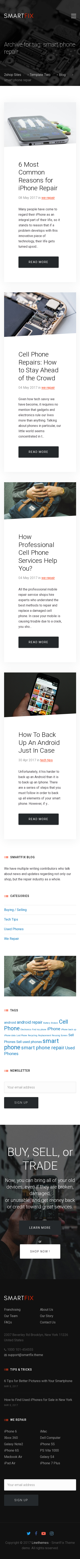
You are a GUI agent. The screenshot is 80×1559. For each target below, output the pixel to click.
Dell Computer (50, 1438)
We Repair (48, 198)
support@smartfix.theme (25, 1355)
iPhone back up (68, 1029)
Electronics (26, 1029)
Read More (38, 262)
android (10, 1022)
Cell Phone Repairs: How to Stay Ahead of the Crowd (38, 366)
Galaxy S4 (47, 1457)
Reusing (56, 1035)
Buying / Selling (15, 910)
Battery (46, 1023)
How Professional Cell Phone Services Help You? (37, 552)
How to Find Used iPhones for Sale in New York (38, 1400)
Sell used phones (29, 1042)
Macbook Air (13, 1457)
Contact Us (48, 1322)
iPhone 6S (11, 1450)
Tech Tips (46, 760)
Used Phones (14, 929)
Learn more (40, 1227)
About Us (46, 1310)
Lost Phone (21, 1035)
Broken (54, 1023)
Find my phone (39, 1029)
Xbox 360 (11, 1438)
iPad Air (9, 1463)
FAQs (8, 1322)
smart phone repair (42, 1048)
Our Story (46, 1316)
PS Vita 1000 (49, 1450)
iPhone (53, 1028)
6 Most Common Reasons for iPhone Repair (38, 176)
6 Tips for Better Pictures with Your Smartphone (38, 1381)
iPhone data (10, 1035)
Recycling (32, 1035)
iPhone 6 (10, 1431)
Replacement (44, 1035)
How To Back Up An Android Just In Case (39, 742)
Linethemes (40, 1543)
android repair (29, 1022)
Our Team (11, 1316)
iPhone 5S (47, 1444)
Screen (64, 1035)
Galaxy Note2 (13, 1444)
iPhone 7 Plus (50, 1463)
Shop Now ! (40, 1251)
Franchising (12, 1310)
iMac (43, 1431)
